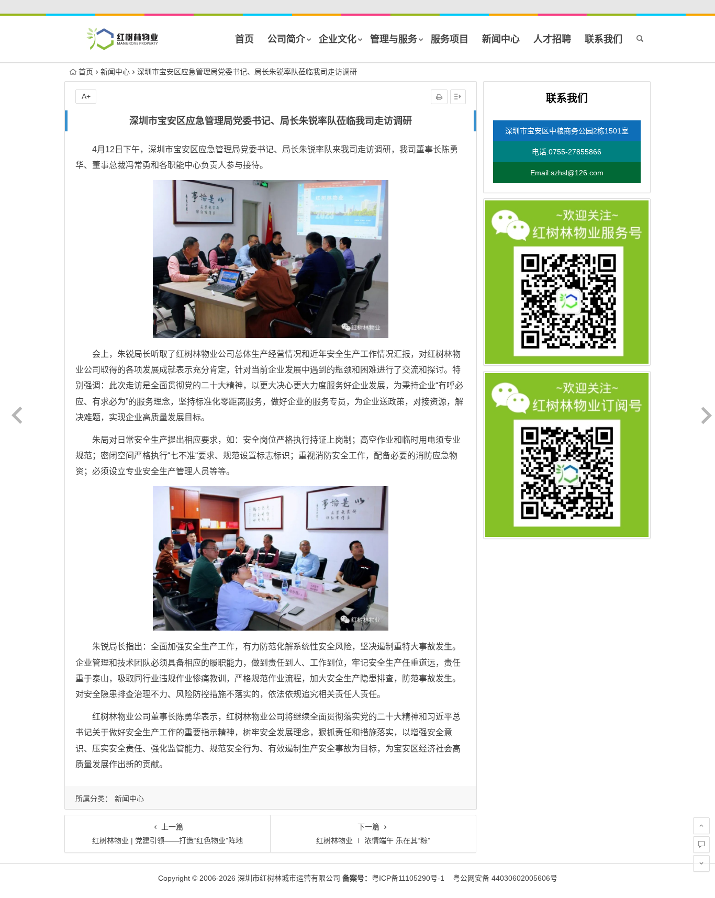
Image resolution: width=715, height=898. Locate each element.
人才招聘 (552, 39)
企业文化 (337, 39)
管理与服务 (393, 39)
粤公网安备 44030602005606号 (501, 878)
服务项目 (449, 39)
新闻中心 (501, 39)
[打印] (439, 96)
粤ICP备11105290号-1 (393, 878)
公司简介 (286, 39)
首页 (244, 39)
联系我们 (603, 39)
